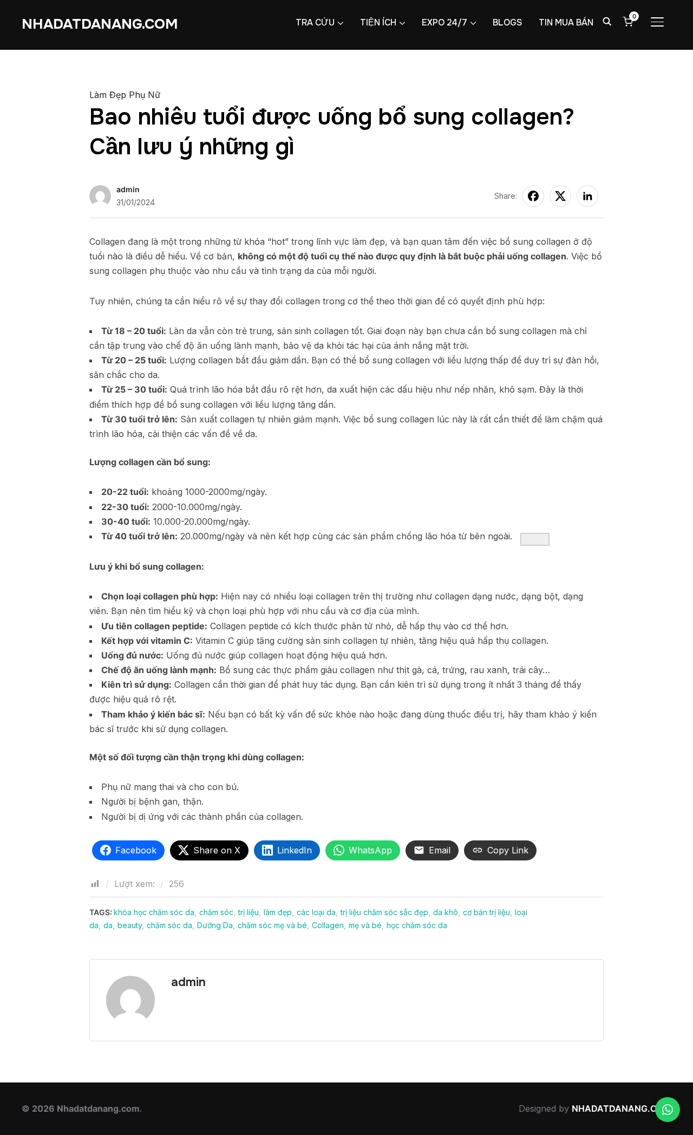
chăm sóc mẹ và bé (272, 925)
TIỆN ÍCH (378, 22)
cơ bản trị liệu (486, 912)
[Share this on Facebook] (533, 196)
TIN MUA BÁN (566, 22)
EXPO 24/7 (444, 22)
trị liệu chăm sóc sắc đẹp (384, 912)
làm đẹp (278, 912)
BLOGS (507, 22)
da (108, 925)
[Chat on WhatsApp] (667, 1109)
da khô (445, 912)
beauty (129, 925)
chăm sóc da (169, 925)
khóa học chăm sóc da (154, 912)
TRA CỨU (315, 22)
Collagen (328, 925)
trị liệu (248, 912)
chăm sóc (216, 912)
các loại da (316, 912)
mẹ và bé (365, 925)
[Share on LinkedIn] (587, 196)
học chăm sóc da (417, 925)
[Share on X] (560, 196)
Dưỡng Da (215, 925)
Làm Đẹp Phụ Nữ (124, 94)
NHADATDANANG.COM (100, 24)
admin (128, 189)
